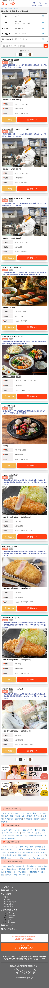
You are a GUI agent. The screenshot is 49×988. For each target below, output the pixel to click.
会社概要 (42, 956)
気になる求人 (8, 904)
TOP (2, 8)
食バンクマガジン (9, 928)
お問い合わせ (33, 956)
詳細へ (32, 120)
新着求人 (6, 897)
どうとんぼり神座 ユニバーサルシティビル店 (16, 198)
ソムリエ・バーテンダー (11, 833)
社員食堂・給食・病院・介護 (15, 855)
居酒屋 (3, 858)
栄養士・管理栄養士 (35, 836)
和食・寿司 (24, 847)
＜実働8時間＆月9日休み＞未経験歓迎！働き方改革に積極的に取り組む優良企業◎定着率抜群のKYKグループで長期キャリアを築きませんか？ (24, 482)
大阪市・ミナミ (18, 813)
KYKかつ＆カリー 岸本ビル (10, 546)
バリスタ (11, 913)
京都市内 (18, 819)
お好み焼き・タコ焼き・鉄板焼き (22, 852)
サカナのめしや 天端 (8, 406)
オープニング (24, 875)
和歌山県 (4, 822)
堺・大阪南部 (27, 816)
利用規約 (19, 959)
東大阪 (17, 816)
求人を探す (6, 893)
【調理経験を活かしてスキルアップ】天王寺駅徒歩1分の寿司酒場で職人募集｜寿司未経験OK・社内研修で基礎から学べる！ (24, 273)
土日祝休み (11, 915)
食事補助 (8, 872)
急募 (39, 866)
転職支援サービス (9, 890)
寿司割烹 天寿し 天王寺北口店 (11, 267)
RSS (43, 959)
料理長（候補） (40, 830)
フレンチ (14, 847)
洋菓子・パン (29, 849)
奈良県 (36, 819)
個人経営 (8, 875)
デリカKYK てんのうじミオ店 (11, 618)
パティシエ (11, 917)
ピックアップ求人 (9, 902)
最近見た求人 (8, 906)
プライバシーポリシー (32, 959)
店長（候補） (28, 830)
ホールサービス (6, 830)
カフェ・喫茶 (18, 858)
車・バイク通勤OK (20, 872)
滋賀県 (43, 819)
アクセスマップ (9, 959)
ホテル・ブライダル (33, 858)
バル (9, 858)
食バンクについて (9, 956)
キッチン (16, 8)
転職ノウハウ (7, 925)
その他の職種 (10, 838)
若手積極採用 (31, 866)
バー (43, 858)
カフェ (10, 920)
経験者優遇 (20, 866)
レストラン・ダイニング (37, 855)
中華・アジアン (10, 849)
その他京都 (28, 819)
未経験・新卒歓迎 (7, 866)
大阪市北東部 (31, 813)
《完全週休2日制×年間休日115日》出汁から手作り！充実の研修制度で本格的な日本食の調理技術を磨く (24, 343)
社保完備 (21, 869)
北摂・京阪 (9, 816)
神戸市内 (37, 816)
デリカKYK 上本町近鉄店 (10, 475)
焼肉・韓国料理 (35, 847)
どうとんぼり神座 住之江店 (10, 60)
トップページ (7, 887)
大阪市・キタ (6, 813)
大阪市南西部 (8, 8)
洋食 (20, 849)
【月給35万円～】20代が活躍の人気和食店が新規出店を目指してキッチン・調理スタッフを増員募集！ (23, 412)
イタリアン (5, 847)
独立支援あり (34, 872)
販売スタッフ (21, 836)
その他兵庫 (9, 819)
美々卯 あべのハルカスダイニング (12, 337)
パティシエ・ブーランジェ (31, 833)
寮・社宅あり (32, 869)
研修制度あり (11, 869)
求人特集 (6, 899)
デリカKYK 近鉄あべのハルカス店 (12, 689)
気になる (10, 120)
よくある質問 (22, 956)
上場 (15, 875)
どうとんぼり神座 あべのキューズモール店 (15, 129)
